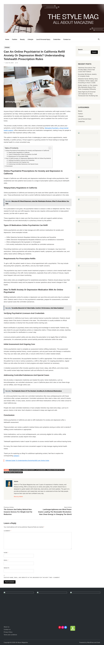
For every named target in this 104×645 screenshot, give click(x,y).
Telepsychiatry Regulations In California (18, 152)
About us (6, 627)
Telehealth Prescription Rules (55, 470)
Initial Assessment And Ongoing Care (19, 162)
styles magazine (41, 470)
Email (6, 560)
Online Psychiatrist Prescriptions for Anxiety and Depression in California (27, 150)
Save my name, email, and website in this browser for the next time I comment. (32, 577)
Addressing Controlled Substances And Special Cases (23, 164)
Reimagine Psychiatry (29, 470)
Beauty (22, 39)
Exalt (98, 642)
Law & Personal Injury (43, 39)
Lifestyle (30, 39)
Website (6, 568)
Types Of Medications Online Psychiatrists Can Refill (23, 154)
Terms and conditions (10, 634)
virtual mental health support (13, 472)
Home (7, 39)
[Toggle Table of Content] (49, 148)
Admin (16, 481)
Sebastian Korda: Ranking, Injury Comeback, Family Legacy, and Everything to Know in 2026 (88, 80)
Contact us (66, 39)
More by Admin (18, 496)
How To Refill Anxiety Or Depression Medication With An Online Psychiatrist (28, 158)
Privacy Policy (8, 632)
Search (80, 49)
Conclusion (9, 166)
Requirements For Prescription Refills (18, 156)
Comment (7, 530)
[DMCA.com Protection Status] (72, 630)
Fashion (14, 39)
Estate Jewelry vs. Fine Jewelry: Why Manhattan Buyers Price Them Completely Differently (88, 87)
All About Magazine (22, 642)
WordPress (90, 642)
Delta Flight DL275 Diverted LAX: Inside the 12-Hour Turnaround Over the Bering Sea (88, 93)
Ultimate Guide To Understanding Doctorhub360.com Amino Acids (27, 460)
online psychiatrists (15, 470)
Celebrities (56, 39)
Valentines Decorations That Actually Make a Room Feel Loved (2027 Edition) (86, 69)
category (16, 456)
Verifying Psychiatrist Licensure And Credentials (21, 160)
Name (6, 552)
